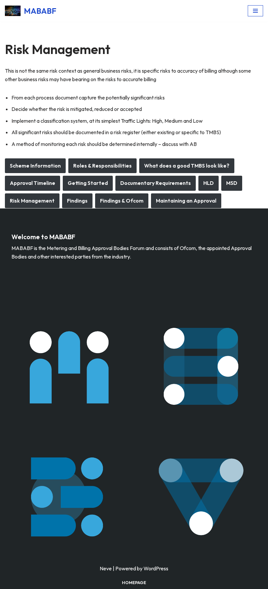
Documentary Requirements (155, 183)
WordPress (155, 568)
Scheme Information (35, 165)
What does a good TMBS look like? (186, 165)
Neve (106, 568)
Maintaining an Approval (186, 200)
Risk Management (32, 200)
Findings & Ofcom (121, 200)
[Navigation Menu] (255, 10)
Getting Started (88, 183)
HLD (208, 183)
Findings (77, 200)
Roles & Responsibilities (102, 165)
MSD (231, 183)
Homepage (134, 582)
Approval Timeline (32, 183)
